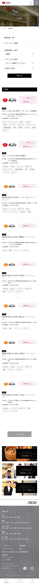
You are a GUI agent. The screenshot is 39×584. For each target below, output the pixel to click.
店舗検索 (31, 4)
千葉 (12, 522)
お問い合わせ (5, 568)
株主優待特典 (24, 552)
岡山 (7, 539)
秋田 (7, 517)
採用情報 (5, 555)
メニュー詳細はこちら (28, 97)
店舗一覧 (5, 511)
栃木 (28, 522)
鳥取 (11, 539)
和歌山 (19, 533)
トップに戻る (19, 434)
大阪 (3, 533)
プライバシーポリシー (8, 563)
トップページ (6, 545)
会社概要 (22, 545)
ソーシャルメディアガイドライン (11, 566)
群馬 (24, 522)
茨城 (20, 522)
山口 (15, 539)
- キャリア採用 (6, 559)
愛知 (3, 528)
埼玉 (16, 522)
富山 (23, 528)
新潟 (30, 528)
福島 (19, 517)
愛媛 (19, 539)
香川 (23, 539)
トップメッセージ (7, 549)
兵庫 (7, 533)
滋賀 (15, 533)
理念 (21, 549)
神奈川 (8, 522)
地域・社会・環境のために (10, 552)
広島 (3, 539)
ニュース (32, 582)
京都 (11, 533)
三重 (11, 528)
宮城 (15, 517)
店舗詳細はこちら (28, 101)
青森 (3, 517)
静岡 (15, 528)
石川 (19, 528)
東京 (3, 522)
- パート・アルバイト (8, 557)
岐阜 (7, 528)
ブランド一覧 (19, 582)
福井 (26, 528)
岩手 (11, 517)
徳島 (26, 539)
